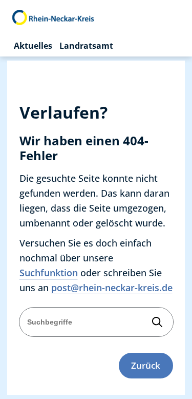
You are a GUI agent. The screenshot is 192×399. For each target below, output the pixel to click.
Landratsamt (86, 45)
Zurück (145, 365)
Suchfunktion (48, 273)
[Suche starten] (157, 322)
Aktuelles (33, 45)
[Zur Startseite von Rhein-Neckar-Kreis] (53, 17)
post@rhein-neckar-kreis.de (112, 287)
